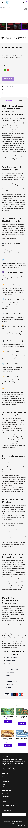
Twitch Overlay (10, 38)
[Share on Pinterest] (17, 694)
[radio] (5, 70)
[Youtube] (13, 768)
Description (9, 100)
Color (5, 65)
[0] (25, 2)
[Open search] (23, 2)
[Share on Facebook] (12, 694)
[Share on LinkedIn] (20, 694)
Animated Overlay (6, 37)
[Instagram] (6, 768)
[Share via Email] (22, 694)
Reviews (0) (18, 100)
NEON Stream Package (17, 37)
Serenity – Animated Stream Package (7, 739)
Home (1, 32)
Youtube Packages (9, 32)
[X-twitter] (3, 768)
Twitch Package (18, 38)
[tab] (9, 101)
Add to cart (8, 78)
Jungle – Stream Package (8, 716)
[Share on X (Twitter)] (14, 694)
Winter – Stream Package (22, 738)
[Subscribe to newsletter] (24, 814)
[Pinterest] (9, 768)
